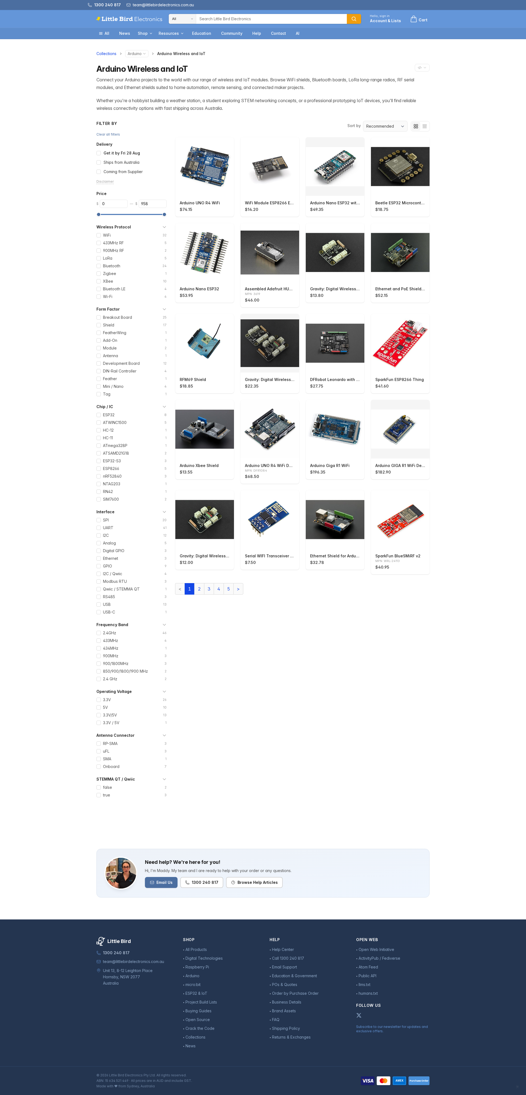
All (107, 33)
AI (297, 33)
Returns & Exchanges (291, 1037)
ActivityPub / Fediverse (379, 958)
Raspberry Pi (197, 967)
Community (231, 33)
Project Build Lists (201, 1002)
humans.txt (368, 993)
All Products (196, 949)
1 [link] (189, 589)
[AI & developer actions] (422, 67)
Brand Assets (284, 1010)
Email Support (284, 967)
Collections (106, 53)
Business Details (286, 1002)
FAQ (275, 1019)
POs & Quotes (284, 984)
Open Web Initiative (376, 949)
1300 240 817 (205, 882)
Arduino (135, 53)
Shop (143, 33)
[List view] (424, 126)
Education (201, 33)
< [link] (180, 589)
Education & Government (294, 975)
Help (256, 33)
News (124, 33)
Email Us (164, 882)
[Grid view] (415, 126)
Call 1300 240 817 (288, 958)
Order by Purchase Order (295, 993)
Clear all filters (108, 134)
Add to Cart (207, 189)
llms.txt (364, 984)
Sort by (354, 125)
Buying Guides (198, 1010)
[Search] (354, 19)
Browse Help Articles (258, 882)
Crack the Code (200, 1028)
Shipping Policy (286, 1028)
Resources (169, 33)
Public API (367, 975)
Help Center (283, 949)
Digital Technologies (204, 958)
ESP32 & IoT (196, 993)
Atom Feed (368, 967)
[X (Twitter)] (359, 1015)
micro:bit (193, 984)
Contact (278, 33)
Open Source (197, 1019)
